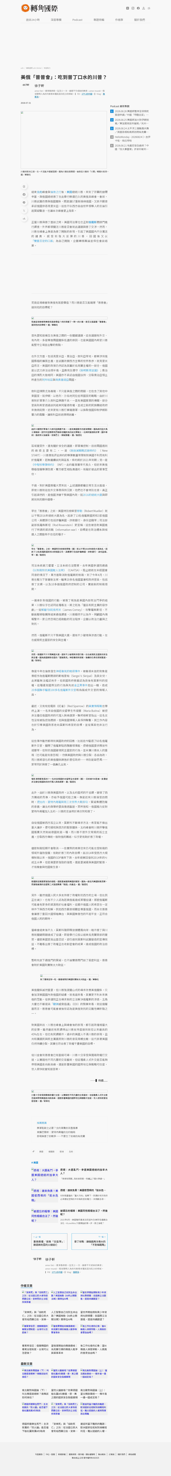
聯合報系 (102, 1454)
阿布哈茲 (47, 380)
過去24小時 (33, 20)
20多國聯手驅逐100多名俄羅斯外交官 (53, 690)
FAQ (47, 1454)
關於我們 (139, 20)
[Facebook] (24, 194)
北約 (71, 1151)
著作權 (81, 1454)
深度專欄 (56, 20)
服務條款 (72, 1454)
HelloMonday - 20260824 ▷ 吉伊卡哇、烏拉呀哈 (132, 138)
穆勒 (79, 511)
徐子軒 (39, 85)
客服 (53, 1454)
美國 (41, 1151)
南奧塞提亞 (62, 380)
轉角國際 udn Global (34, 68)
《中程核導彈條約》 (43, 464)
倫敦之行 (55, 192)
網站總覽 (132, 1454)
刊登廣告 (39, 1454)
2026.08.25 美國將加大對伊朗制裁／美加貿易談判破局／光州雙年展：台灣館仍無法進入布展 (132, 121)
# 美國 (34, 1162)
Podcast (77, 20)
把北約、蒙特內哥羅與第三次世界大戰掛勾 (62, 802)
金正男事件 (81, 685)
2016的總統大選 (92, 495)
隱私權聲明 (90, 1454)
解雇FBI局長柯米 (51, 610)
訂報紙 (111, 1454)
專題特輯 (99, 20)
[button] (127, 8)
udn (22, 68)
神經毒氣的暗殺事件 (68, 671)
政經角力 (47, 68)
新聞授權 (62, 1454)
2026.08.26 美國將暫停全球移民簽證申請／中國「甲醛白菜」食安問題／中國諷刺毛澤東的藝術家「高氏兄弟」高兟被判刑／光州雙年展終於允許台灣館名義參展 (132, 113)
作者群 (119, 20)
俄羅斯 (51, 1151)
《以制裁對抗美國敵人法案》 (48, 570)
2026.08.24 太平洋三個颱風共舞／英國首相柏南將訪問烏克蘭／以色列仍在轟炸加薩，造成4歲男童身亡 (132, 130)
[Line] (24, 202)
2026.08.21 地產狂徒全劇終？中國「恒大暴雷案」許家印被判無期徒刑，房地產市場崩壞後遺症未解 (132, 147)
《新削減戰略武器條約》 (83, 450)
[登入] (143, 8)
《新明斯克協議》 (88, 370)
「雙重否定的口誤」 (43, 241)
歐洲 (62, 1151)
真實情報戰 (95, 706)
